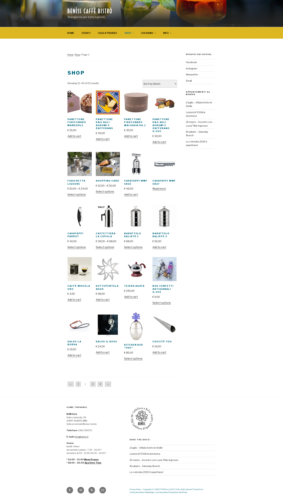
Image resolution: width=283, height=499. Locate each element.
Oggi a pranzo (107, 33)
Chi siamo (147, 33)
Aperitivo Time (93, 463)
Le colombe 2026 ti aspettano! (146, 472)
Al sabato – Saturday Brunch (145, 466)
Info (166, 33)
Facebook (191, 62)
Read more (159, 188)
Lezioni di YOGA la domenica (145, 453)
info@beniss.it (81, 437)
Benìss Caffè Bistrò (89, 11)
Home (70, 33)
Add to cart (74, 136)
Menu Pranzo (91, 459)
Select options (76, 194)
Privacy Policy (135, 489)
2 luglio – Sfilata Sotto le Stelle (146, 447)
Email (189, 80)
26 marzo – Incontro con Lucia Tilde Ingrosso (154, 460)
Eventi (86, 33)
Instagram (191, 68)
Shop (128, 33)
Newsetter (192, 74)
